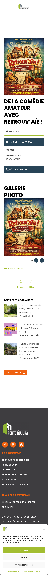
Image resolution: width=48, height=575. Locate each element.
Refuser (24, 557)
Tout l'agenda (13, 372)
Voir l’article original (13, 268)
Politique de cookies (13, 571)
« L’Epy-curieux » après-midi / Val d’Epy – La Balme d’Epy (30, 309)
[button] (44, 529)
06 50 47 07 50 (18, 169)
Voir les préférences (24, 565)
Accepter (24, 550)
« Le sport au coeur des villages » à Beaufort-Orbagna (31, 328)
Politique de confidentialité (31, 571)
